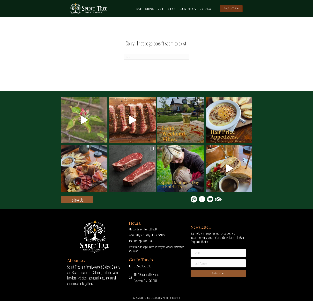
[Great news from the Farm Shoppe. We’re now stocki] (132, 168)
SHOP (172, 9)
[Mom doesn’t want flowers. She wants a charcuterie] (84, 168)
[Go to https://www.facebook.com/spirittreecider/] (202, 199)
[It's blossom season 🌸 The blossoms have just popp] (84, 120)
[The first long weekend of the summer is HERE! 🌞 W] (180, 120)
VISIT (161, 9)
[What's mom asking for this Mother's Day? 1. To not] (180, 168)
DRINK (149, 9)
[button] (77, 199)
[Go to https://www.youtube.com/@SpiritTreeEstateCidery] (210, 199)
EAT (139, 9)
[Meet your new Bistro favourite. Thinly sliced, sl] (229, 168)
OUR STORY (188, 9)
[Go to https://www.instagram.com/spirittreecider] (194, 199)
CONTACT (207, 9)
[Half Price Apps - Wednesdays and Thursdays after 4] (229, 120)
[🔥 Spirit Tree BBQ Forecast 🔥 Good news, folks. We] (132, 120)
